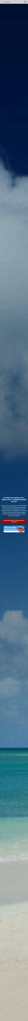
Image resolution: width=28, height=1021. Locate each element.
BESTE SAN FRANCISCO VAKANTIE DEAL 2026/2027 (14, 521)
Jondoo (7, 2)
